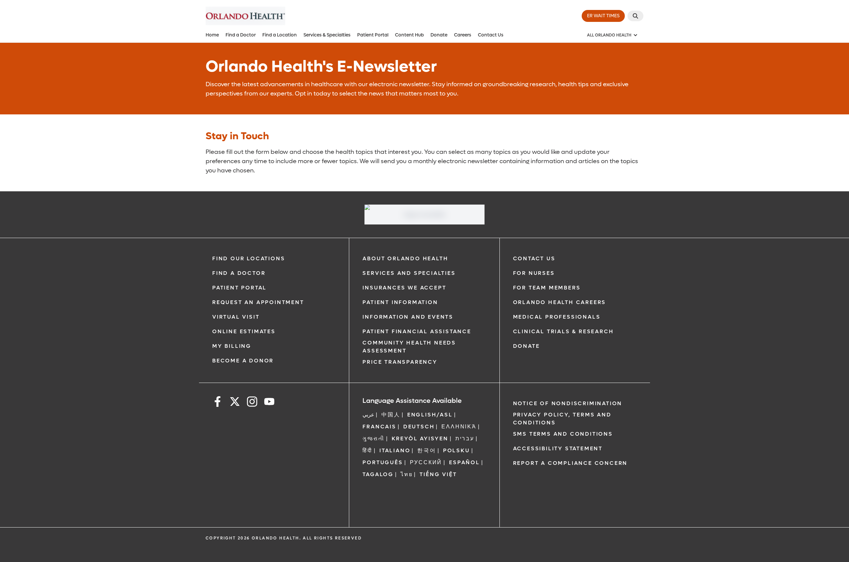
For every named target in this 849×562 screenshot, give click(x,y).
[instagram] (252, 402)
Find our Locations (248, 258)
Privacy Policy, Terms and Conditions (562, 418)
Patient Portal (372, 35)
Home (212, 35)
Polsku (456, 450)
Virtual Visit (235, 316)
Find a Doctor (241, 35)
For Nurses (534, 273)
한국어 (426, 450)
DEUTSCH (419, 426)
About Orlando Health (405, 258)
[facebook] (217, 402)
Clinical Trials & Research (563, 331)
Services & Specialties (327, 35)
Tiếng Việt (438, 474)
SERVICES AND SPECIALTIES (408, 273)
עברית (464, 438)
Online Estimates (244, 331)
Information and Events (407, 316)
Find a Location (279, 35)
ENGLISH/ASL (430, 414)
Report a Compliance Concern (570, 463)
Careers (462, 35)
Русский (426, 462)
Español (464, 462)
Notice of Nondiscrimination (567, 403)
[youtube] (269, 402)
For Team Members (547, 287)
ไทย (407, 474)
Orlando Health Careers (559, 302)
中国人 (390, 414)
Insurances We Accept (404, 287)
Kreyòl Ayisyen (420, 438)
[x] (234, 402)
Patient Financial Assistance (416, 331)
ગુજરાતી (373, 438)
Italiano (394, 450)
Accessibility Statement (558, 448)
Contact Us (490, 35)
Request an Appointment (258, 302)
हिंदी (367, 450)
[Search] (635, 16)
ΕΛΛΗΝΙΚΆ (458, 426)
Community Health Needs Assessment (409, 346)
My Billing (231, 346)
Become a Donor (243, 360)
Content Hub (409, 35)
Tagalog (378, 474)
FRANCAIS (379, 426)
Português (382, 462)
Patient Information (400, 302)
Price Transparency (399, 361)
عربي (368, 414)
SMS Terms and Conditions (563, 433)
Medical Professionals (557, 316)
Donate (438, 35)
